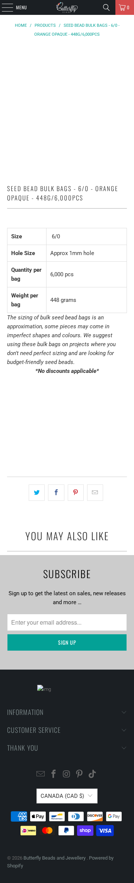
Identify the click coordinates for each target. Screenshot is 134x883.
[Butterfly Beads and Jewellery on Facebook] (53, 775)
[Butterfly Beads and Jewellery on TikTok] (92, 775)
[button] (67, 450)
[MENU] (3, 7)
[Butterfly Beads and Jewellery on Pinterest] (79, 775)
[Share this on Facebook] (56, 492)
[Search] (106, 7)
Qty (11, 394)
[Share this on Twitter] (37, 492)
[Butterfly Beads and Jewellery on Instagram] (66, 775)
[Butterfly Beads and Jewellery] (67, 7)
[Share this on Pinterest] (76, 492)
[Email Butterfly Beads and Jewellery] (41, 775)
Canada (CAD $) (62, 796)
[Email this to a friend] (95, 492)
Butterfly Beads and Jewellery (55, 858)
